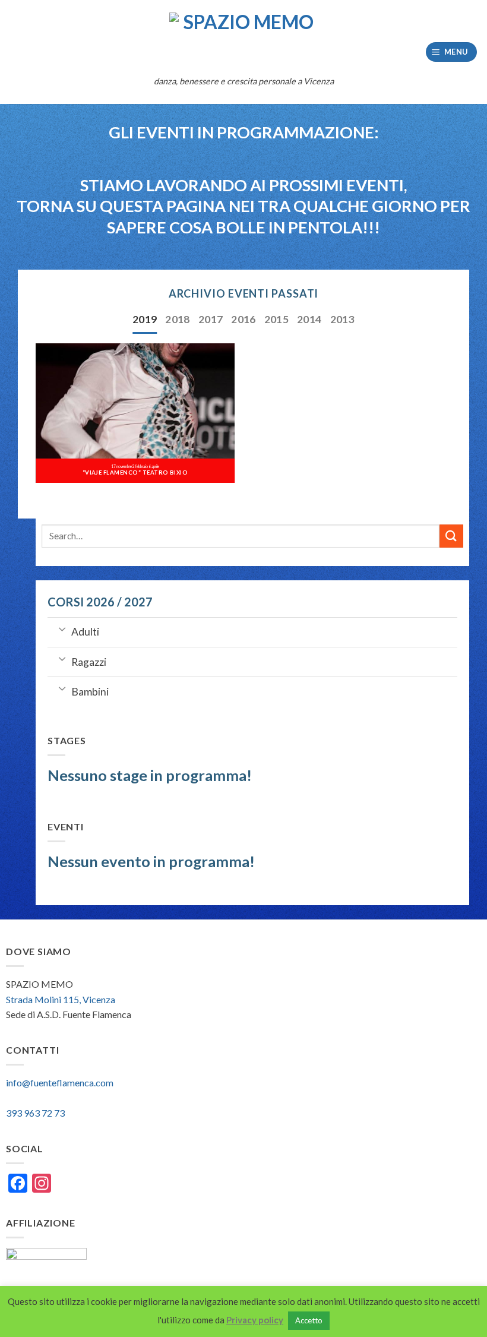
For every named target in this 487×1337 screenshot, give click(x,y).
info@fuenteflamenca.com (59, 1082)
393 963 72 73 (35, 1112)
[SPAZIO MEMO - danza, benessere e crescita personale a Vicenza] (243, 40)
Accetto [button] (308, 1320)
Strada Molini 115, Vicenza (60, 999)
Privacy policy (254, 1319)
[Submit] (451, 536)
